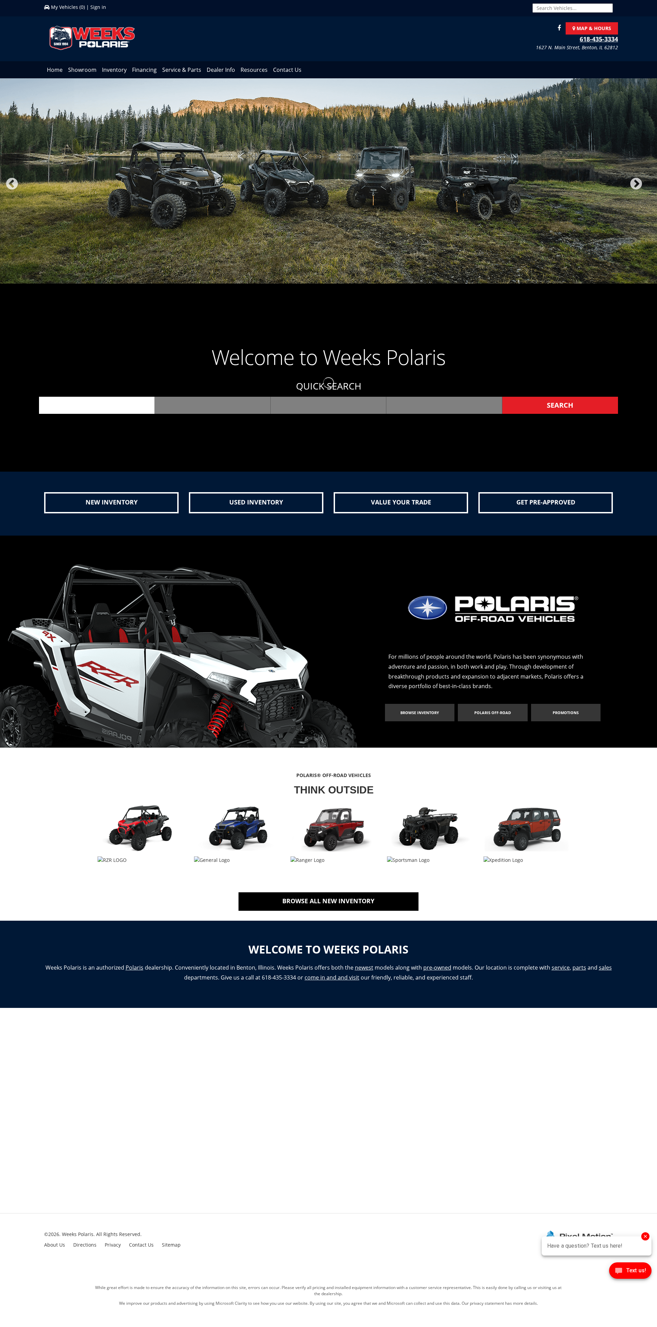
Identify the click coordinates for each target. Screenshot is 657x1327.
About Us (54, 1251)
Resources (254, 70)
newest (364, 974)
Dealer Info (221, 70)
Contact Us (287, 70)
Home (55, 70)
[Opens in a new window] (557, 28)
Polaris (134, 974)
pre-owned (437, 974)
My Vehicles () (68, 7)
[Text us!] (630, 1272)
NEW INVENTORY (112, 509)
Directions (84, 1251)
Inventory (114, 70)
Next (647, 192)
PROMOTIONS (566, 719)
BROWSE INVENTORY (419, 719)
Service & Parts (181, 70)
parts (579, 974)
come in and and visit (332, 984)
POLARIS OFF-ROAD (492, 719)
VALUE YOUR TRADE (401, 509)
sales (605, 974)
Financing (144, 70)
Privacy (113, 1251)
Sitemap (171, 1251)
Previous (27, 192)
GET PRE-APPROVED (545, 509)
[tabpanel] (328, 184)
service (561, 974)
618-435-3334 (599, 39)
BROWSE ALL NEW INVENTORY (328, 908)
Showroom (82, 70)
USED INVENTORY (256, 509)
